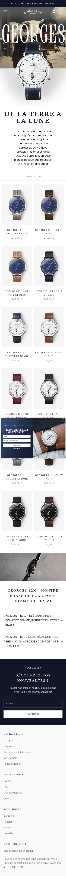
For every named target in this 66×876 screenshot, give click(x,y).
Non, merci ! (16, 448)
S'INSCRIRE (16, 445)
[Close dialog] (63, 419)
